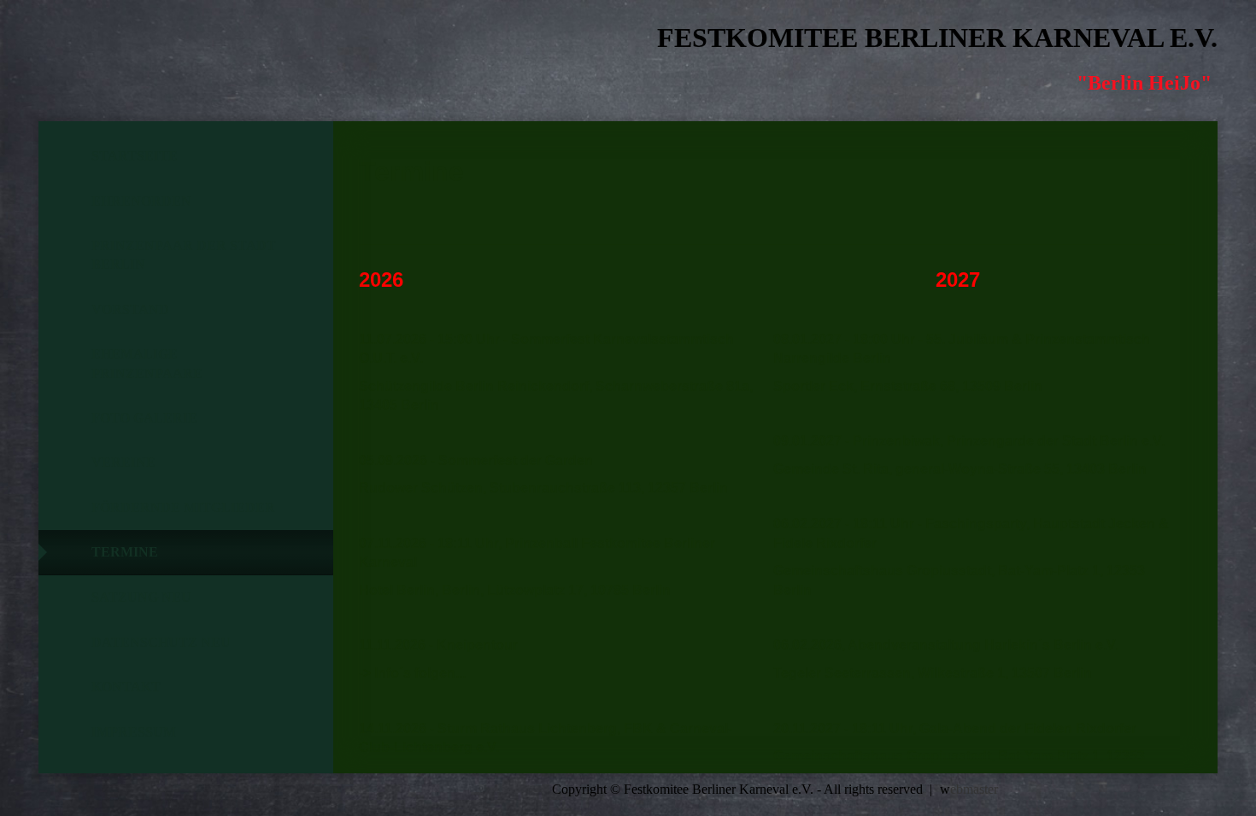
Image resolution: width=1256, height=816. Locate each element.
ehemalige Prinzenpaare (146, 363)
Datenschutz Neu (161, 642)
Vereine (123, 462)
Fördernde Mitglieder (183, 507)
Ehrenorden (141, 201)
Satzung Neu (141, 597)
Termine (124, 552)
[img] (132, 55)
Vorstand (130, 309)
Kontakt (126, 686)
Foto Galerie (144, 418)
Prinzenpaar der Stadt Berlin (183, 254)
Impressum (133, 732)
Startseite (134, 156)
